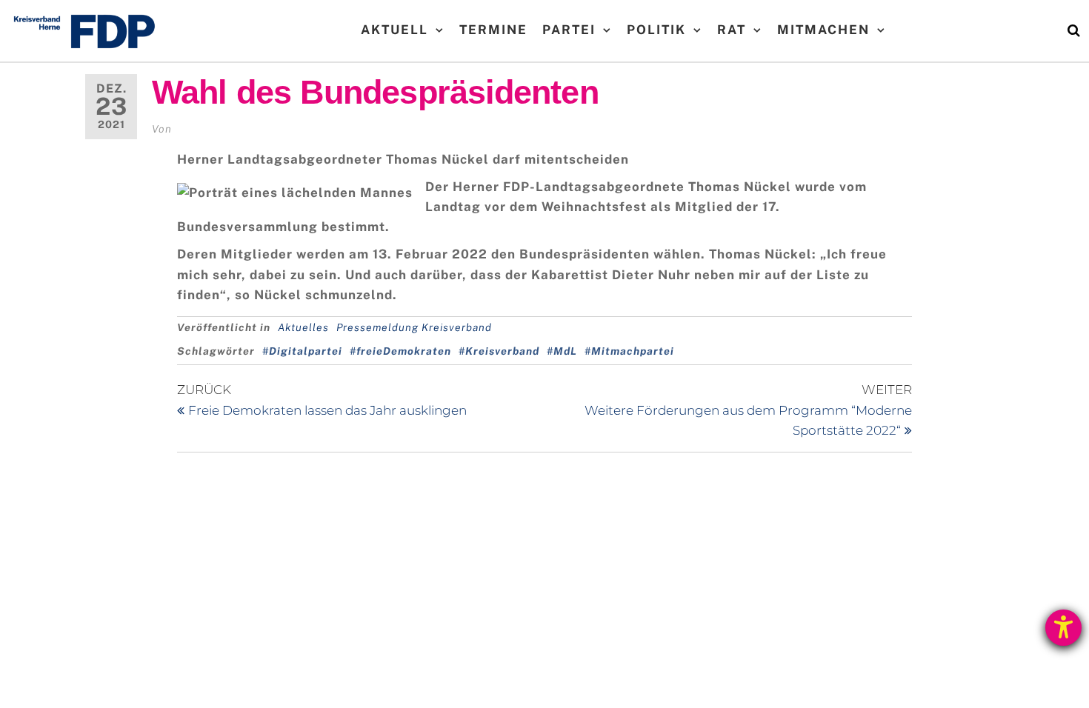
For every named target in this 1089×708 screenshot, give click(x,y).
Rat (731, 29)
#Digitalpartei (302, 351)
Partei (569, 29)
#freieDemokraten (400, 351)
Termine (493, 29)
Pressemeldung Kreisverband (414, 327)
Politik (656, 29)
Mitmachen (823, 29)
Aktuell (394, 29)
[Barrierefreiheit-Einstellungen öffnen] (1063, 628)
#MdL (562, 351)
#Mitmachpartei (629, 351)
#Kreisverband (499, 351)
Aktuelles (303, 327)
